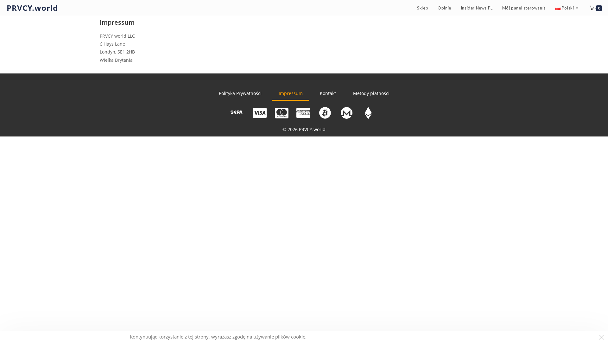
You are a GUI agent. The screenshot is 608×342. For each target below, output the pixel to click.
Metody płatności (371, 93)
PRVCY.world (32, 8)
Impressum (291, 93)
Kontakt (328, 93)
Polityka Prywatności (240, 93)
